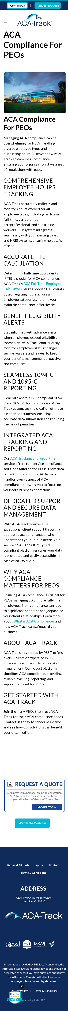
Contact (54, 864)
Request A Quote (18, 864)
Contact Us (17, 5)
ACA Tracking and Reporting (32, 458)
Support (39, 864)
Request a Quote (48, 5)
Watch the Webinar (32, 823)
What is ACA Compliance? (33, 621)
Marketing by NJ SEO (34, 1000)
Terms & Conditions (33, 872)
